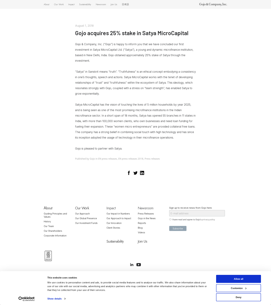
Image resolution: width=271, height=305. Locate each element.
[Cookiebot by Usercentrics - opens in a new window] (26, 299)
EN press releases (107, 158)
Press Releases (146, 213)
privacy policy (208, 219)
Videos (141, 232)
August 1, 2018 (84, 25)
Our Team (49, 226)
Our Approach (82, 213)
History (47, 221)
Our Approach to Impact (118, 218)
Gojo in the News (147, 218)
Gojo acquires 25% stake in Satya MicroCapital (131, 32)
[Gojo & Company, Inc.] (213, 4)
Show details (54, 298)
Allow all (238, 279)
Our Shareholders (53, 231)
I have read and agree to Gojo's (193, 219)
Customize (237, 288)
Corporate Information (55, 235)
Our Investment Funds (86, 223)
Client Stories (113, 227)
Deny (238, 297)
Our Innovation (114, 223)
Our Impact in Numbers (118, 213)
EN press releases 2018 (130, 158)
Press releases (152, 158)
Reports (142, 223)
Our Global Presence (86, 218)
